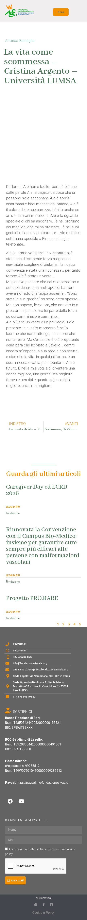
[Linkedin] (51, 904)
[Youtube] (21, 801)
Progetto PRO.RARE (32, 598)
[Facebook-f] (43, 904)
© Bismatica (43, 897)
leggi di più (13, 506)
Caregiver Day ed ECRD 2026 (36, 490)
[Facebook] (10, 801)
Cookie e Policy (43, 913)
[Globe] (35, 904)
